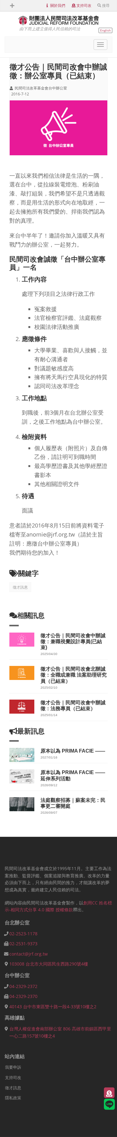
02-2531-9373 (23, 944)
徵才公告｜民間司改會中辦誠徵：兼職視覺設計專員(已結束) (73, 641)
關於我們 (57, 5)
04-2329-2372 (23, 986)
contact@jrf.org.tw (28, 954)
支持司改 (83, 5)
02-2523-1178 (23, 934)
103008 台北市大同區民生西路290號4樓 (48, 964)
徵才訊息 (20, 587)
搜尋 (106, 5)
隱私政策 (13, 1098)
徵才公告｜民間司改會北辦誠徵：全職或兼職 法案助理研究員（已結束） (74, 674)
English (105, 30)
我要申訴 (13, 1067)
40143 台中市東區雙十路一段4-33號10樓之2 (52, 1006)
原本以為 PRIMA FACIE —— (73, 751)
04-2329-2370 (23, 996)
